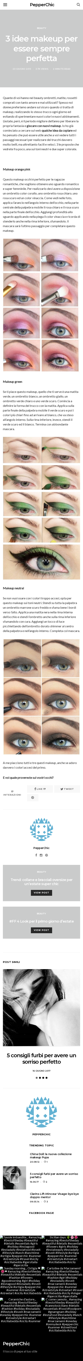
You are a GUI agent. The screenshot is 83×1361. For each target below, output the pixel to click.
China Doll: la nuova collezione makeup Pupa (51, 1155)
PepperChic (42, 4)
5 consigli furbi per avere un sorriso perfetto (41, 1058)
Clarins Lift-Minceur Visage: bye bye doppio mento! (54, 1195)
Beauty (41, 28)
